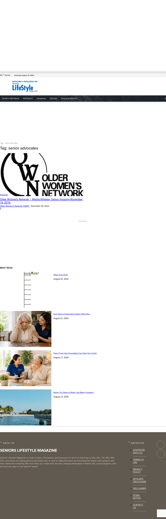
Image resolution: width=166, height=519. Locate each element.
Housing (4, 195)
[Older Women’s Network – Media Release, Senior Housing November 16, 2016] (43, 174)
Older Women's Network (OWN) (14, 206)
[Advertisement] (97, 86)
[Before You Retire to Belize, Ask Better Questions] (25, 407)
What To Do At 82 (60, 275)
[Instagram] (161, 454)
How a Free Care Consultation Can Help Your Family (75, 353)
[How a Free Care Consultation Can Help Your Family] (25, 368)
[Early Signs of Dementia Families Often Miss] (25, 329)
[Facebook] (164, 75)
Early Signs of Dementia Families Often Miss (71, 314)
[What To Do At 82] (25, 290)
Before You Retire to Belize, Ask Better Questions (73, 392)
